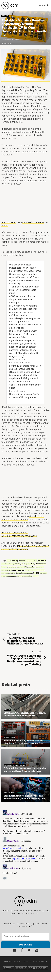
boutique (42, 560)
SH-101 (36, 573)
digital (27, 564)
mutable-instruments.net (14, 533)
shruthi (43, 573)
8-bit (9, 560)
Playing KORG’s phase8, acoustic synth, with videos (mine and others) (25, 714)
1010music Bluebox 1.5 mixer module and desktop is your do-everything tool (24, 797)
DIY (32, 564)
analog (15, 560)
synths (36, 576)
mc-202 (24, 567)
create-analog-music (10, 564)
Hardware (12, 567)
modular (31, 567)
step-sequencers (8, 576)
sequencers (27, 573)
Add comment (9, 43)
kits (19, 567)
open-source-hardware (34, 570)
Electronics (40, 564)
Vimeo (4, 226)
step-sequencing (24, 576)
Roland (19, 573)
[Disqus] (25, 844)
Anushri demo (8, 222)
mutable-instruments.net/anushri (19, 536)
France (4, 567)
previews (5, 573)
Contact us (21, 968)
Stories (5, 16)
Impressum (8, 968)
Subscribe (25, 945)
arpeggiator (31, 560)
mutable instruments (33, 222)
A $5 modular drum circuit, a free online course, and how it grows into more (25, 769)
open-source (18, 570)
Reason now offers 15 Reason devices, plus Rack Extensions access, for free (23, 742)
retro (12, 573)
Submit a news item (38, 968)
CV (22, 564)
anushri (22, 560)
